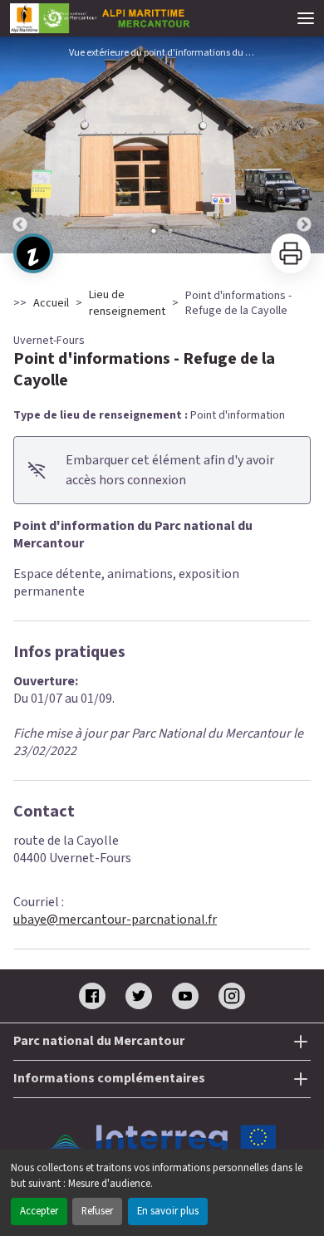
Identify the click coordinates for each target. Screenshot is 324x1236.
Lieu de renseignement (127, 303)
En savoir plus (168, 1211)
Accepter (39, 1211)
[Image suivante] (304, 145)
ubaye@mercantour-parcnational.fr (115, 919)
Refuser (97, 1211)
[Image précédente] (20, 145)
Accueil (51, 303)
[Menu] (306, 18)
